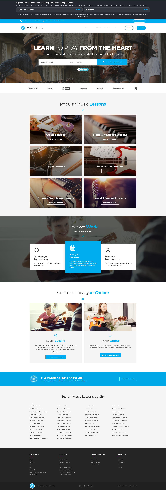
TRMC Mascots (121, 462)
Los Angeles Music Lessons (119, 420)
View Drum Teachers (56, 171)
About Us (32, 462)
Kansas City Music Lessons (64, 420)
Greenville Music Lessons (64, 417)
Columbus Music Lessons (64, 411)
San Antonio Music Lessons (92, 432)
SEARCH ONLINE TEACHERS (110, 355)
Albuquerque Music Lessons (37, 403)
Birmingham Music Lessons (92, 406)
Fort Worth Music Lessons (92, 414)
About (87, 28)
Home (31, 460)
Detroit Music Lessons (35, 414)
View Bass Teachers (110, 171)
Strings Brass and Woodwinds (67, 472)
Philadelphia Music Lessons (64, 429)
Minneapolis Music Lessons (37, 426)
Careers (120, 467)
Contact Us (32, 469)
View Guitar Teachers (55, 139)
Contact (118, 28)
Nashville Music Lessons (63, 426)
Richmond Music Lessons (36, 432)
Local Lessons (94, 460)
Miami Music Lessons (90, 423)
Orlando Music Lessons (36, 429)
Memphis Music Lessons (63, 423)
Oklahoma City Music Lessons (120, 426)
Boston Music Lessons (118, 406)
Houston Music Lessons (91, 417)
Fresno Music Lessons (118, 414)
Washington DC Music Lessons (120, 435)
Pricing (97, 28)
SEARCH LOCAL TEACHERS (56, 357)
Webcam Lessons (95, 462)
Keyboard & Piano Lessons (66, 469)
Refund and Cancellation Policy (38, 472)
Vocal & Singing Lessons (66, 467)
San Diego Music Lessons (119, 432)
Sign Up (141, 28)
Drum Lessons (63, 465)
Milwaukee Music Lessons (119, 423)
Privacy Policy (33, 474)
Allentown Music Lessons (64, 403)
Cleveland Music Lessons (118, 408)
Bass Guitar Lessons (65, 462)
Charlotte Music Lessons (36, 408)
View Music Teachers (56, 202)
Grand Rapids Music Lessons (37, 417)
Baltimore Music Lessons (64, 406)
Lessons (107, 28)
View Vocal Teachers (110, 202)
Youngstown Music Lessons (64, 438)
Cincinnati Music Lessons (91, 408)
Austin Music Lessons (118, 403)
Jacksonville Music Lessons (37, 420)
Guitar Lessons (63, 460)
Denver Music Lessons (118, 411)
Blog (31, 465)
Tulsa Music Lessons (90, 435)
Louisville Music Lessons (36, 423)
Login (129, 28)
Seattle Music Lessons (35, 435)
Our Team (120, 460)
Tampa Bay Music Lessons (64, 435)
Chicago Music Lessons (63, 408)
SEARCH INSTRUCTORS (113, 62)
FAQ (31, 467)
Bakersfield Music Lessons (36, 406)
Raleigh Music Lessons (118, 429)
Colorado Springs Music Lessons (38, 411)
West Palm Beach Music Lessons (38, 438)
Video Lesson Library (96, 465)
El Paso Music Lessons (63, 414)
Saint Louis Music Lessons (64, 432)
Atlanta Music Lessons (91, 403)
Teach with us (139, 21)
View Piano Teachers (110, 139)
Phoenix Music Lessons (91, 429)
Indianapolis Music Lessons (119, 417)
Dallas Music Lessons (90, 411)
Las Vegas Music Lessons (91, 420)
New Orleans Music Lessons (92, 426)
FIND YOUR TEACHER (128, 379)
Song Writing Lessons (65, 474)
